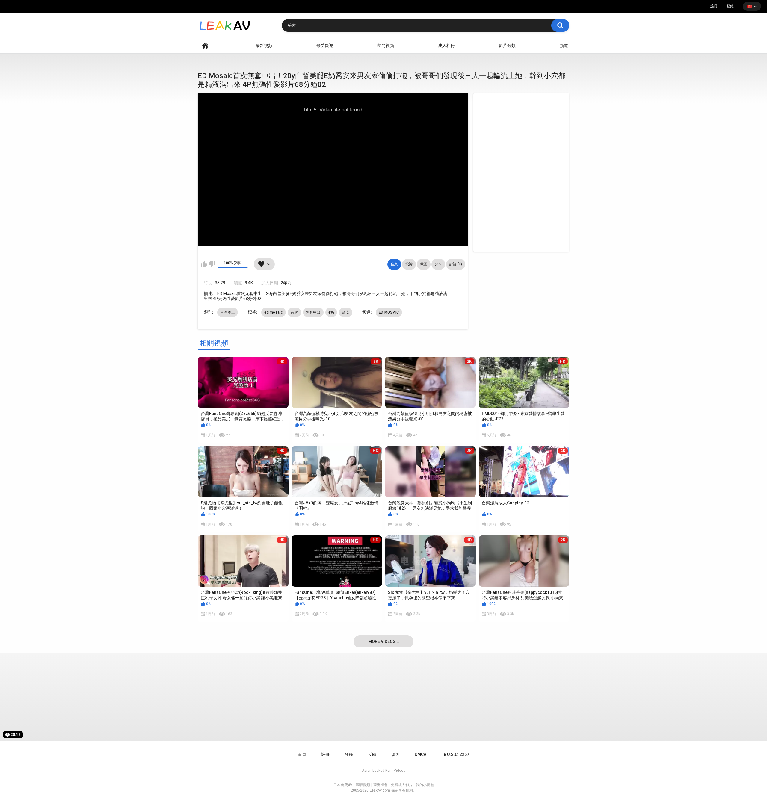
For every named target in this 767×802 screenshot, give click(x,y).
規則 (395, 754)
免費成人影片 (402, 785)
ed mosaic (273, 312)
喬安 (345, 312)
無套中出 (313, 312)
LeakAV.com (380, 790)
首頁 (205, 45)
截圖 (423, 264)
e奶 (331, 312)
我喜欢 (204, 264)
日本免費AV (342, 785)
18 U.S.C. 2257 (455, 754)
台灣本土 (227, 312)
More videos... (383, 641)
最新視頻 (264, 45)
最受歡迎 (324, 45)
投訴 (409, 264)
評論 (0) (455, 264)
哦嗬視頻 (363, 785)
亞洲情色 (380, 785)
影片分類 (507, 45)
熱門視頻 (385, 45)
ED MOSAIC (389, 312)
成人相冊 (446, 45)
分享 (438, 264)
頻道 (564, 45)
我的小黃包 (425, 785)
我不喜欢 (212, 264)
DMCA (420, 754)
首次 (294, 312)
